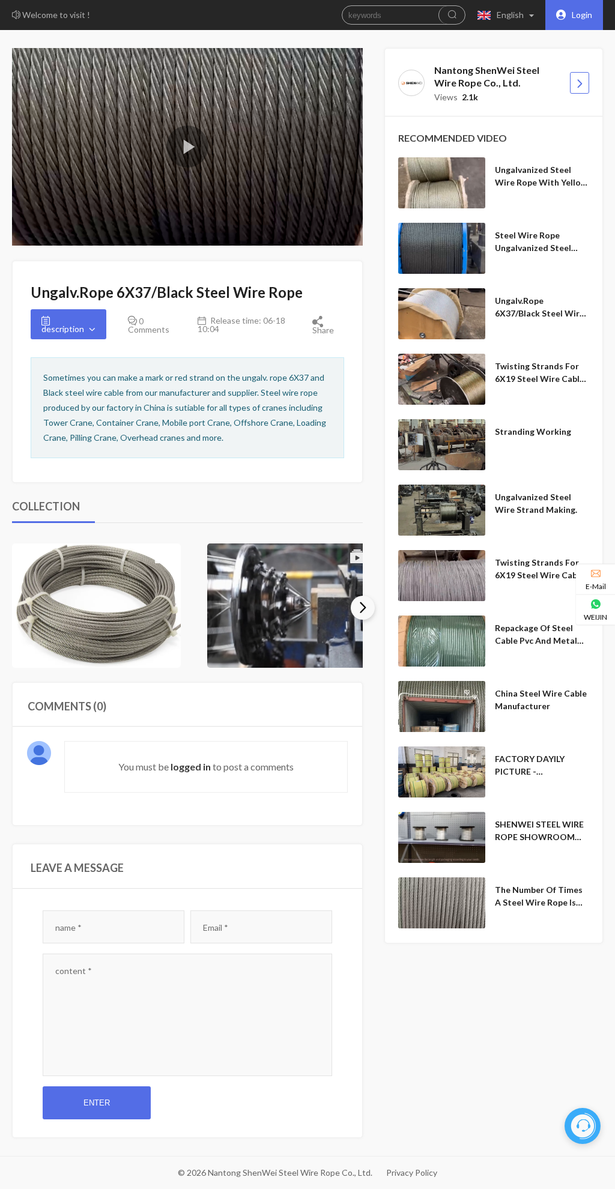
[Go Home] (579, 83)
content (73, 971)
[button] (508, 15)
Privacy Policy (411, 1172)
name (68, 927)
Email (215, 927)
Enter (96, 1102)
